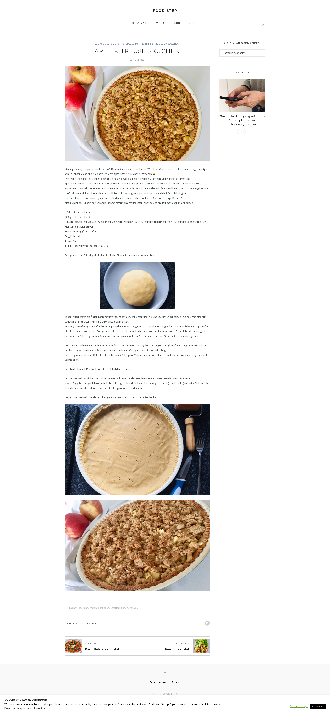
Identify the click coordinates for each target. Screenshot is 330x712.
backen (99, 43)
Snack (155, 43)
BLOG (176, 23)
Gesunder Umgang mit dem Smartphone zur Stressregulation (242, 120)
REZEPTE (145, 43)
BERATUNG (139, 23)
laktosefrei (132, 43)
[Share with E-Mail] (207, 623)
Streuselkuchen (119, 607)
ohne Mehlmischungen (96, 607)
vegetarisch (173, 43)
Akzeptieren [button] (318, 706)
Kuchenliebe (76, 607)
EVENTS (160, 23)
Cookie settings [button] (299, 706)
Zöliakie (133, 607)
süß (163, 43)
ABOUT (192, 23)
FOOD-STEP (165, 11)
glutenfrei (118, 43)
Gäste (108, 43)
